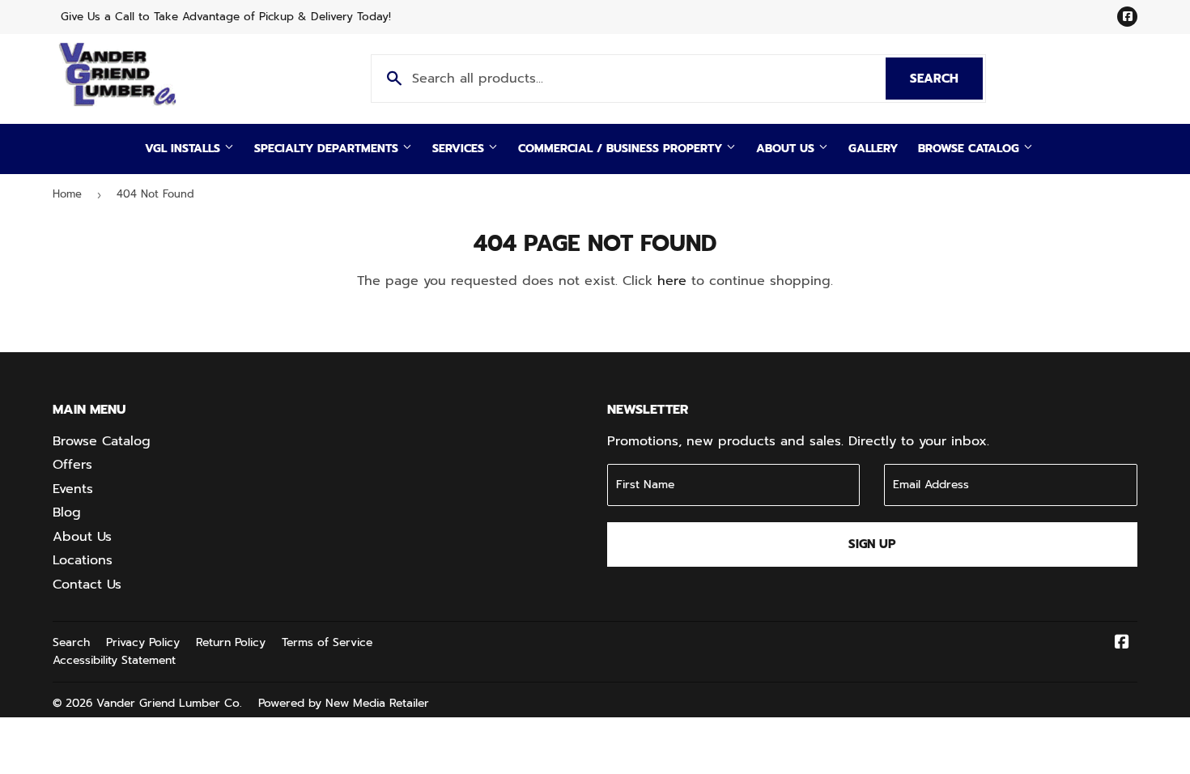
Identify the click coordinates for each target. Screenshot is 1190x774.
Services (460, 148)
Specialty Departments (328, 148)
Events (73, 489)
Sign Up (872, 544)
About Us (787, 148)
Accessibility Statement (114, 660)
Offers (72, 464)
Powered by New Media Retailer (343, 703)
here (671, 281)
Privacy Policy (143, 642)
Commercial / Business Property (622, 148)
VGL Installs (184, 148)
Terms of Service (327, 642)
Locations (83, 560)
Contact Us (87, 584)
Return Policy (231, 642)
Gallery (873, 148)
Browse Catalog (970, 148)
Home (67, 194)
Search (946, 78)
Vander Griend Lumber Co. (169, 703)
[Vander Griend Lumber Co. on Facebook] (1122, 643)
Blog (67, 512)
